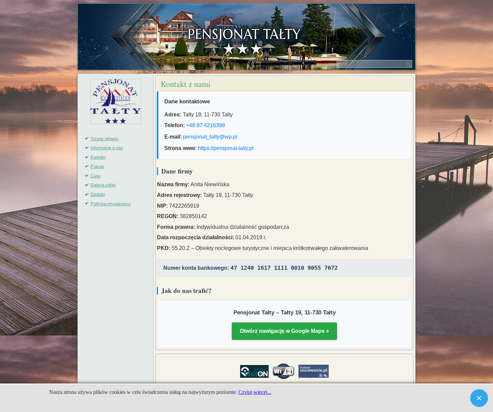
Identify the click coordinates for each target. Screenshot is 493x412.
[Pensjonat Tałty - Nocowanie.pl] (313, 371)
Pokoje (97, 166)
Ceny (96, 175)
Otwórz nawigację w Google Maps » (284, 331)
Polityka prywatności (111, 203)
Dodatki (98, 194)
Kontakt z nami (186, 84)
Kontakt (98, 157)
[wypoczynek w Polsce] (254, 371)
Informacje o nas (107, 147)
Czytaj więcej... (254, 392)
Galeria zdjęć (103, 185)
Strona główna (104, 138)
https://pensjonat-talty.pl (226, 148)
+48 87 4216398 (205, 125)
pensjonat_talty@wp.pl (210, 137)
